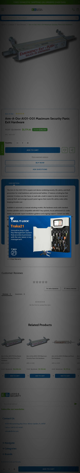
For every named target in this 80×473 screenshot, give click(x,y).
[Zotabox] (70, 255)
